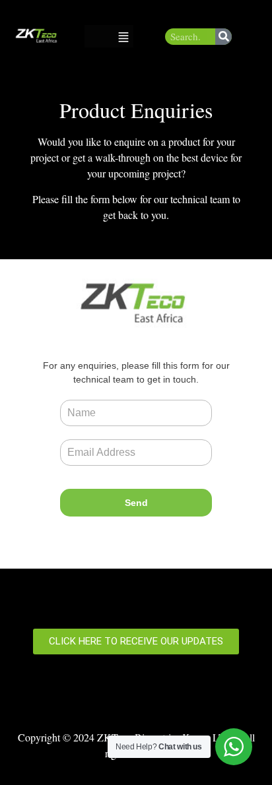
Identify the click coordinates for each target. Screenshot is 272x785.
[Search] (223, 36)
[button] (123, 36)
